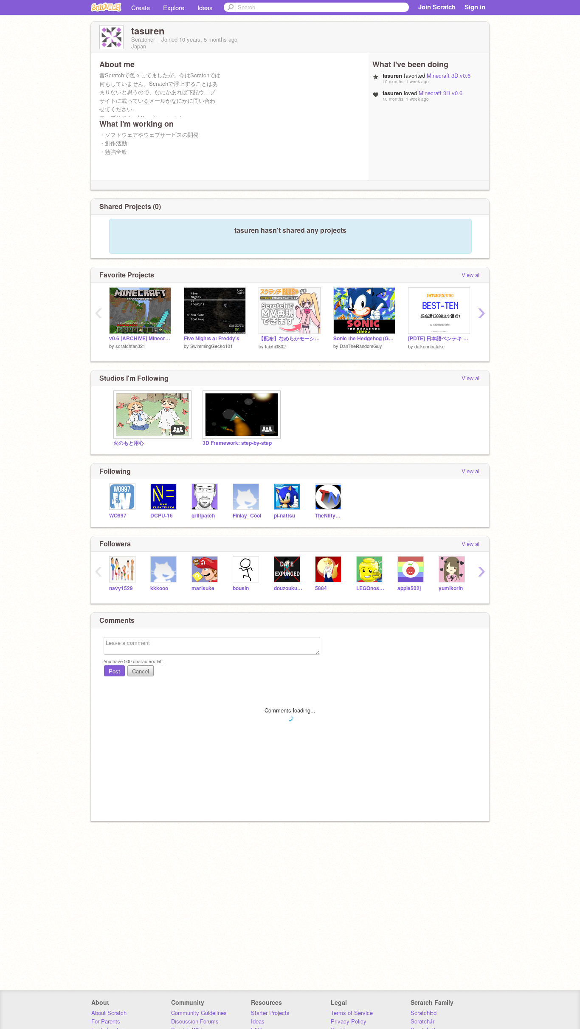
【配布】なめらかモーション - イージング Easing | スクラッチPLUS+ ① (290, 338)
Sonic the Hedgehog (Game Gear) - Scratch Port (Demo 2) (364, 338)
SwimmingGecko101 (211, 345)
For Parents (105, 1021)
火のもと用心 (128, 443)
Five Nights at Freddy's (211, 338)
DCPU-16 (161, 515)
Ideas (205, 7)
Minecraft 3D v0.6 (448, 75)
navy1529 (121, 588)
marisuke (202, 588)
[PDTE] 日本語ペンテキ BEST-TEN (439, 338)
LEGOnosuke (370, 588)
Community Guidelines (199, 1013)
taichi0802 (275, 346)
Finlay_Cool (247, 515)
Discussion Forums (195, 1021)
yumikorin (451, 588)
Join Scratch (437, 6)
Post (114, 671)
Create (140, 7)
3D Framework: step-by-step (237, 443)
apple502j (409, 588)
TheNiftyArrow (329, 515)
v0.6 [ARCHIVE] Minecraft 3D (140, 338)
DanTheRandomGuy (361, 345)
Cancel (140, 671)
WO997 (118, 515)
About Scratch (109, 1013)
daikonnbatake (429, 346)
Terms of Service (352, 1013)
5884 (321, 588)
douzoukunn (288, 588)
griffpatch (203, 515)
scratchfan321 (130, 345)
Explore (173, 7)
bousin (241, 588)
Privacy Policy (348, 1021)
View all (471, 275)
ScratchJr (422, 1021)
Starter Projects (270, 1013)
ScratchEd (423, 1013)
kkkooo (159, 588)
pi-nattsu (284, 515)
